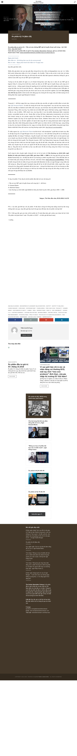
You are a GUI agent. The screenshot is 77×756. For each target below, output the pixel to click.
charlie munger (12, 308)
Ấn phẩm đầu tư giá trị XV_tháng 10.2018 (18, 365)
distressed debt (31, 308)
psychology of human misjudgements (50, 314)
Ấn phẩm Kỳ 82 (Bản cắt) (33, 542)
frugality (59, 308)
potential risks (23, 314)
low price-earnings (17, 312)
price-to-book (33, 314)
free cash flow (50, 308)
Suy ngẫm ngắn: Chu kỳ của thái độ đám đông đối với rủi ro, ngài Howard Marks (38, 547)
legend (65, 310)
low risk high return (30, 312)
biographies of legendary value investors (32, 306)
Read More (12, 376)
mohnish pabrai (42, 312)
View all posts (26, 335)
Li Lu (9, 312)
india (34, 310)
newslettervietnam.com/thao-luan (41, 612)
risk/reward (23, 316)
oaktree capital (52, 312)
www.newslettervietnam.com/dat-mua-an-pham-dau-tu (37, 52)
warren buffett (47, 316)
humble (29, 310)
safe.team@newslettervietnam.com (39, 610)
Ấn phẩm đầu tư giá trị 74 (16, 47)
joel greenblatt (57, 310)
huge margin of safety (19, 310)
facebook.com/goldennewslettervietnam (36, 608)
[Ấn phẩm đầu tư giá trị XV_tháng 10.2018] (22, 353)
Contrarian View (45, 364)
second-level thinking (34, 316)
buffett (48, 306)
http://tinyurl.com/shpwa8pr (54, 127)
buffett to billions (57, 306)
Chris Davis (21, 308)
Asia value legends (13, 306)
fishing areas (41, 308)
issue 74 (48, 310)
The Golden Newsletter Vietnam (42, 51)
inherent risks (41, 310)
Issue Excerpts (16, 34)
